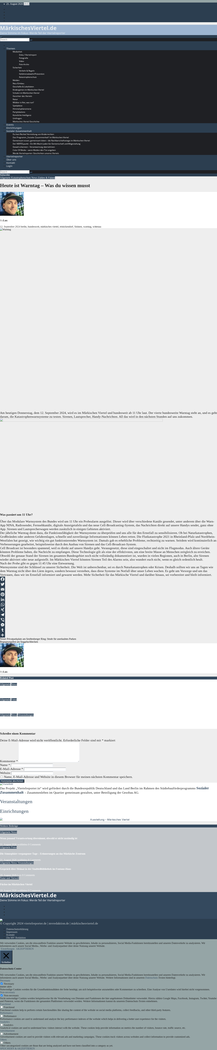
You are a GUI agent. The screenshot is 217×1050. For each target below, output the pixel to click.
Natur (15, 99)
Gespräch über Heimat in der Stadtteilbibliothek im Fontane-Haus (35, 721)
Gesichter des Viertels (22, 96)
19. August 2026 (8, 890)
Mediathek (17, 51)
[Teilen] (108, 635)
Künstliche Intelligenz (22, 115)
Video (21, 61)
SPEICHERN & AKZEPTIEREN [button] (17, 1048)
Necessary (9, 983)
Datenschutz (151, 977)
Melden (16, 80)
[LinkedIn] (108, 599)
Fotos (14, 699)
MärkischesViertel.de (28, 28)
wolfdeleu (22, 696)
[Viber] (108, 619)
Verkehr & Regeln (26, 70)
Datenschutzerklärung (17, 929)
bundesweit (33, 226)
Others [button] (3, 1039)
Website (5, 773)
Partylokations (19, 112)
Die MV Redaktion (16, 937)
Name (5, 765)
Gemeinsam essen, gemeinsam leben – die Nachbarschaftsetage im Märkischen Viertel (51, 140)
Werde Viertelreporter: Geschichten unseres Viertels (36, 153)
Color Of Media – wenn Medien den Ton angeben (34, 150)
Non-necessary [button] (7, 992)
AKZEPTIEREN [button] (25, 948)
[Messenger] (108, 624)
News (34, 177)
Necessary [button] (5, 980)
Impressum (11, 932)
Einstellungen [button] (7, 948)
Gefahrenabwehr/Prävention (31, 74)
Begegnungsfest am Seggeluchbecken (19, 641)
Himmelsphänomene (22, 108)
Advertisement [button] (7, 1030)
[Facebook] (108, 579)
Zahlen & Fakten (46, 177)
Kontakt (10, 162)
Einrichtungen (14, 127)
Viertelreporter (14, 156)
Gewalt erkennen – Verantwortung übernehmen (34, 147)
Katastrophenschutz (28, 77)
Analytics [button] (5, 1021)
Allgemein (5, 177)
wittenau (97, 226)
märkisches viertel (49, 226)
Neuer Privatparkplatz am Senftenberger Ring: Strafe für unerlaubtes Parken (38, 639)
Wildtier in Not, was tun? (23, 102)
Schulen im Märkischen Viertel (26, 93)
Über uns (11, 159)
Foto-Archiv (24, 64)
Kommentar (9, 761)
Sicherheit (17, 67)
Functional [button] (5, 1004)
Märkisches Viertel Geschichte (26, 121)
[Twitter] (108, 584)
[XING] (108, 609)
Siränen (78, 226)
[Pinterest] (108, 594)
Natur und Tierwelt (9, 878)
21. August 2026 (8, 696)
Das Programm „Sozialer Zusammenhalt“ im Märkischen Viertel (41, 137)
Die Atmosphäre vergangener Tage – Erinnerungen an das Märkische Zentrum (42, 705)
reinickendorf (66, 226)
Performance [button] (6, 1013)
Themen (10, 48)
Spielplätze (17, 105)
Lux (5, 220)
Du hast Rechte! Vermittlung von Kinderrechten (33, 134)
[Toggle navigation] (1, 37)
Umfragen (17, 118)
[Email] (108, 589)
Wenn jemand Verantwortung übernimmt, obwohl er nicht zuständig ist (38, 690)
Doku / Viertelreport (28, 55)
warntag (87, 226)
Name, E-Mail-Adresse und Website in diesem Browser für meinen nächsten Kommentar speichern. (68, 777)
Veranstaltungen (26, 715)
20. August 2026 (8, 727)
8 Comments (34, 860)
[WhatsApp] (108, 604)
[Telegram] (108, 614)
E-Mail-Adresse (11, 769)
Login (9, 165)
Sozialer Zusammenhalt (19, 131)
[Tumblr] (108, 629)
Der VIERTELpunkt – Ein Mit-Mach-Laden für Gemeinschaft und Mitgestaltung (46, 143)
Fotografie (23, 58)
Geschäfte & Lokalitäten (23, 86)
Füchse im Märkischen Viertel (16, 884)
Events (10, 124)
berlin (24, 226)
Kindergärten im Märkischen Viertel (28, 89)
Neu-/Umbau (18, 83)
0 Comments (34, 844)
